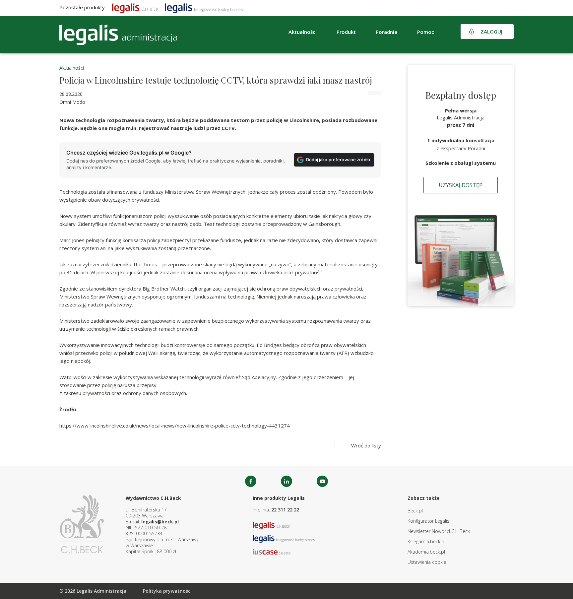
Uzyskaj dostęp (460, 185)
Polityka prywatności (167, 591)
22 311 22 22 (285, 509)
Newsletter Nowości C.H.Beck (439, 531)
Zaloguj (491, 31)
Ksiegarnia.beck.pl (426, 541)
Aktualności (71, 68)
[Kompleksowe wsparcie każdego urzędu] (118, 35)
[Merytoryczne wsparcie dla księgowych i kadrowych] (204, 7)
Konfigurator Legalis (428, 521)
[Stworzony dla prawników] (135, 7)
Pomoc (425, 32)
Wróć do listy (366, 445)
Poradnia (386, 32)
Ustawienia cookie (427, 562)
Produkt (346, 32)
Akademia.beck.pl (426, 552)
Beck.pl (415, 510)
